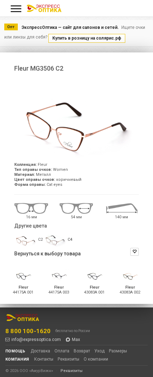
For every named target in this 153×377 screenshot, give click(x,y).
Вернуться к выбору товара (47, 253)
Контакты (43, 359)
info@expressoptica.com (36, 339)
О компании (96, 359)
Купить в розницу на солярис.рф (86, 38)
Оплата (61, 350)
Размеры (118, 350)
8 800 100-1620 (28, 331)
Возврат (82, 350)
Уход (99, 350)
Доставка (40, 350)
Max (76, 339)
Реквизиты (68, 359)
